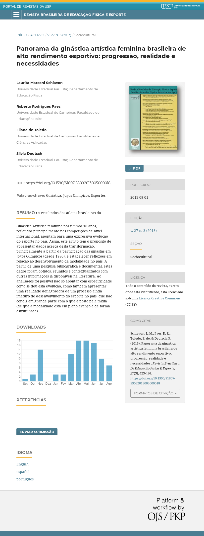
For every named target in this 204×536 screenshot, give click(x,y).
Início (21, 35)
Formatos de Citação (153, 393)
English (22, 464)
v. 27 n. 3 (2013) (59, 35)
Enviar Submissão (37, 432)
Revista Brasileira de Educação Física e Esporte (75, 14)
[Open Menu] (16, 15)
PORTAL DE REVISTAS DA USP (27, 6)
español (22, 471)
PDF (136, 168)
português (25, 479)
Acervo (37, 35)
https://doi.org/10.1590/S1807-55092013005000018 (68, 183)
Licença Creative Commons (159, 298)
